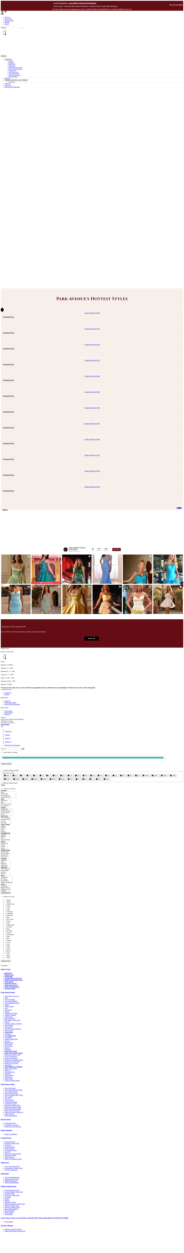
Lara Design (8, 1037)
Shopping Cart (9, 21)
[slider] (165, 757)
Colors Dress (8, 1017)
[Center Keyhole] (7, 812)
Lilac (8, 923)
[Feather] (4, 846)
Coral (8, 942)
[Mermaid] (5, 872)
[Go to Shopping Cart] (2, 12)
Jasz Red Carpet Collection (13, 1029)
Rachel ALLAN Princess (12, 1061)
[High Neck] (5, 864)
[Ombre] (3, 831)
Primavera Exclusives (11, 1058)
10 (56, 776)
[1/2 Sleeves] (6, 877)
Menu (4, 56)
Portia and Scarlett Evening (13, 1154)
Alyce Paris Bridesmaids (12, 1177)
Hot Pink (9, 931)
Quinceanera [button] (5, 1162)
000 (7, 776)
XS (71, 779)
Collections (8, 731)
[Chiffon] (4, 845)
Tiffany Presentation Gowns (13, 1159)
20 (93, 776)
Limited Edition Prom (11, 1039)
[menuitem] (94, 17)
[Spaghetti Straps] (6, 889)
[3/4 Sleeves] (6, 879)
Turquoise (10, 911)
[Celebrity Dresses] (7, 811)
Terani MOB (8, 1214)
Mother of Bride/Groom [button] (8, 1186)
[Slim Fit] (5, 874)
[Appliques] (5, 835)
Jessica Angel (9, 1030)
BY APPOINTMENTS (74, 3)
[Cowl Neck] (5, 860)
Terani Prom (8, 1077)
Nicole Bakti (8, 1044)
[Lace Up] (6, 821)
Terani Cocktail (9, 1114)
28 (123, 776)
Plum (8, 936)
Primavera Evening (10, 1155)
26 (116, 776)
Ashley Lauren (9, 1006)
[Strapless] (6, 891)
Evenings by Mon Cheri (12, 1143)
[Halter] (5, 862)
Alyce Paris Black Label (12, 1003)
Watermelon (10, 934)
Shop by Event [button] (5, 969)
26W (26, 779)
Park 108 (7, 1152)
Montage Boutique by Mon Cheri (15, 1204)
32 (138, 776)
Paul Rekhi (8, 1049)
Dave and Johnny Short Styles (14, 1095)
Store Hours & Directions (12, 704)
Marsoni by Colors (10, 1202)
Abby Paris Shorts (10, 1088)
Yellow (9, 900)
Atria (6, 1008)
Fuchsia (9, 933)
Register (7, 22)
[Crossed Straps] (6, 819)
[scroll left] (1, 310)
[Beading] (5, 836)
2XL (107, 779)
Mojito (9, 902)
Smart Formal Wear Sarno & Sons (15, 1231)
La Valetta (8, 1197)
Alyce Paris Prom (10, 999)
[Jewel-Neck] (5, 865)
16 (78, 776)
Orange (9, 940)
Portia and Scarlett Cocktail (13, 1107)
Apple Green (10, 904)
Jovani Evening (9, 1148)
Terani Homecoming (11, 1116)
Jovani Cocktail (9, 1100)
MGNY (7, 1199)
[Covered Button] (6, 818)
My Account (8, 19)
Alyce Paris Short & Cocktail (13, 1090)
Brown (9, 950)
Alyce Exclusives (10, 1141)
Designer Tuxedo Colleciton (13, 1229)
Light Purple (10, 925)
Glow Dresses (9, 1025)
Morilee (7, 1200)
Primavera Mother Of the (12, 1207)
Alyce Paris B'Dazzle (11, 1001)
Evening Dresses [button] (6, 1138)
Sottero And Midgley (11, 1134)
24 (108, 776)
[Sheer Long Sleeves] (6, 882)
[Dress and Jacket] (6, 804)
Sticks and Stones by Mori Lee (14, 1112)
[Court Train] (5, 857)
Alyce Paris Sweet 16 (11, 1091)
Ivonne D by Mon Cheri (12, 1195)
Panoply (7, 1048)
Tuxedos (7, 735)
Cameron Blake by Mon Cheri (14, 1192)
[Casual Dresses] (8, 795)
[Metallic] (3, 828)
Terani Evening (9, 1157)
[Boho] (6, 802)
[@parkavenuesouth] (65, 549)
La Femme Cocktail (11, 1103)
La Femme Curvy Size (11, 1125)
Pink (8, 929)
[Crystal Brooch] (5, 840)
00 (15, 776)
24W (17, 779)
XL (99, 779)
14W (146, 776)
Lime (8, 908)
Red (8, 938)
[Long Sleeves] (6, 881)
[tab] (92, 969)
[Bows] (5, 838)
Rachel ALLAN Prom (11, 1063)
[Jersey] (4, 848)
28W (35, 779)
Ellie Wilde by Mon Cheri (12, 1020)
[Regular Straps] (6, 887)
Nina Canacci (9, 1046)
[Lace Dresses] (6, 806)
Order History (9, 712)
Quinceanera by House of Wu (14, 1168)
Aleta (6, 998)
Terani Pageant (9, 1075)
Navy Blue (10, 919)
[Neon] (3, 829)
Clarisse (7, 1011)
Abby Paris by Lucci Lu (12, 996)
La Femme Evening (11, 1150)
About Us (8, 701)
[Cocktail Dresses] (8, 797)
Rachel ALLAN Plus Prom (13, 1126)
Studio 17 (7, 1070)
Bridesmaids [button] (5, 1173)
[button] (8, 60)
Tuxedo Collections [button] (7, 1225)
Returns (7, 694)
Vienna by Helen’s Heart (12, 1080)
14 (71, 776)
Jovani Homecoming (11, 1102)
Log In (7, 24)
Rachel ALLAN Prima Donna (14, 1060)
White (8, 957)
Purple (9, 921)
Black (8, 952)
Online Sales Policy (10, 702)
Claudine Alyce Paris (11, 1013)
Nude (8, 946)
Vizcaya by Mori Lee (11, 1170)
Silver (8, 955)
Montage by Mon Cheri (12, 1205)
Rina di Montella (10, 1211)
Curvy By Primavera (11, 1056)
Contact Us (8, 692)
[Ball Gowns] (6, 801)
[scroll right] (3, 310)
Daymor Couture (10, 1193)
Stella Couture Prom (11, 1068)
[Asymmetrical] (5, 853)
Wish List (7, 17)
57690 (179, 508)
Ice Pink (9, 927)
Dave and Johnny (10, 1018)
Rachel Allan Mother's (11, 1209)
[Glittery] (3, 826)
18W (164, 776)
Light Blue (10, 913)
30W (44, 779)
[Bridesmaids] (8, 794)
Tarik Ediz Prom (10, 1072)
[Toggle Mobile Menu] (2, 726)
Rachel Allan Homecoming (13, 1109)
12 (63, 776)
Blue (8, 917)
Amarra (7, 1005)
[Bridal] (8, 792)
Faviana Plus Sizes (10, 1123)
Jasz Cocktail (9, 1097)
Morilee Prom (9, 1042)
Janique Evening (10, 1147)
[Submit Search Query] (23, 749)
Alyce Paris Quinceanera (12, 1166)
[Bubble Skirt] (7, 809)
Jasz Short (8, 1098)
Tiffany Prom (9, 1079)
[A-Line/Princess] (5, 869)
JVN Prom (8, 1034)
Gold (8, 948)
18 (86, 776)
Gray (8, 954)
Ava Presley (8, 1010)
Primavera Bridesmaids (12, 1182)
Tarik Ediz (8, 1073)
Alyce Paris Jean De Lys (12, 1190)
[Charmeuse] (4, 843)
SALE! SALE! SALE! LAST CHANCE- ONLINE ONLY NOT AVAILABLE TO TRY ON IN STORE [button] (34, 1218)
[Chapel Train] (5, 855)
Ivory (8, 944)
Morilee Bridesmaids (11, 1181)
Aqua (8, 910)
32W (53, 779)
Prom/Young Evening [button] (8, 992)
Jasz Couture (8, 1027)
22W (8, 779)
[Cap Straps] (6, 886)
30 (131, 776)
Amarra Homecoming (11, 1093)
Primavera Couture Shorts (12, 1105)
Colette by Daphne (10, 1015)
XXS (62, 779)
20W (174, 776)
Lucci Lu (7, 1041)
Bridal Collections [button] (6, 1130)
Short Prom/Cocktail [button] (7, 1084)
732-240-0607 (177, 5)
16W (155, 776)
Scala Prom (8, 1065)
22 (101, 776)
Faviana (7, 1022)
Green (8, 906)
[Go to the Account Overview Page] (2, 14)
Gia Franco (8, 1145)
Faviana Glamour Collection (13, 1023)
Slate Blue (10, 915)
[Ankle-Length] (5, 852)
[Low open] (6, 823)
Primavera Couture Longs (12, 1055)
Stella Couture (9, 1212)
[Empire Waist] (5, 870)
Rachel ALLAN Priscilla (12, 1110)
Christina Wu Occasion (12, 1179)
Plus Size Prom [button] (6, 1119)
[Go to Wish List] (5, 12)
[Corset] (7, 814)
